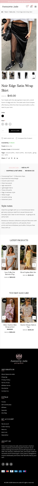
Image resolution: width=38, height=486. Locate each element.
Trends (3, 402)
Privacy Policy (5, 380)
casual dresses (25, 212)
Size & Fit (25, 167)
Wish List (4, 432)
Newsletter (4, 435)
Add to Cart (15, 130)
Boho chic (12, 12)
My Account (5, 424)
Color (3, 112)
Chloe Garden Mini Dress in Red (9, 326)
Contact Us (5, 391)
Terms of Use (5, 382)
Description (14, 167)
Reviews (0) (29, 171)
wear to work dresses (18, 214)
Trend (6, 12)
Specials (4, 410)
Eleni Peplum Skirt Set (28, 272)
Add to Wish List (9, 138)
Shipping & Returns (14, 171)
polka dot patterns (12, 223)
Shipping (4, 377)
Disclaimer (4, 388)
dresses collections (15, 220)
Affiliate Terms (5, 385)
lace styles (28, 153)
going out (31, 214)
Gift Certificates (6, 405)
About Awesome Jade (8, 374)
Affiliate (3, 407)
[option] (4, 75)
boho (6, 155)
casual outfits (10, 153)
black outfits (20, 153)
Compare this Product (25, 138)
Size (2, 120)
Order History (5, 426)
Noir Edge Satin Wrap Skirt (24, 12)
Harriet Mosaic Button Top (28, 326)
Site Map (4, 413)
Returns (4, 429)
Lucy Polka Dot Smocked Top (10, 273)
